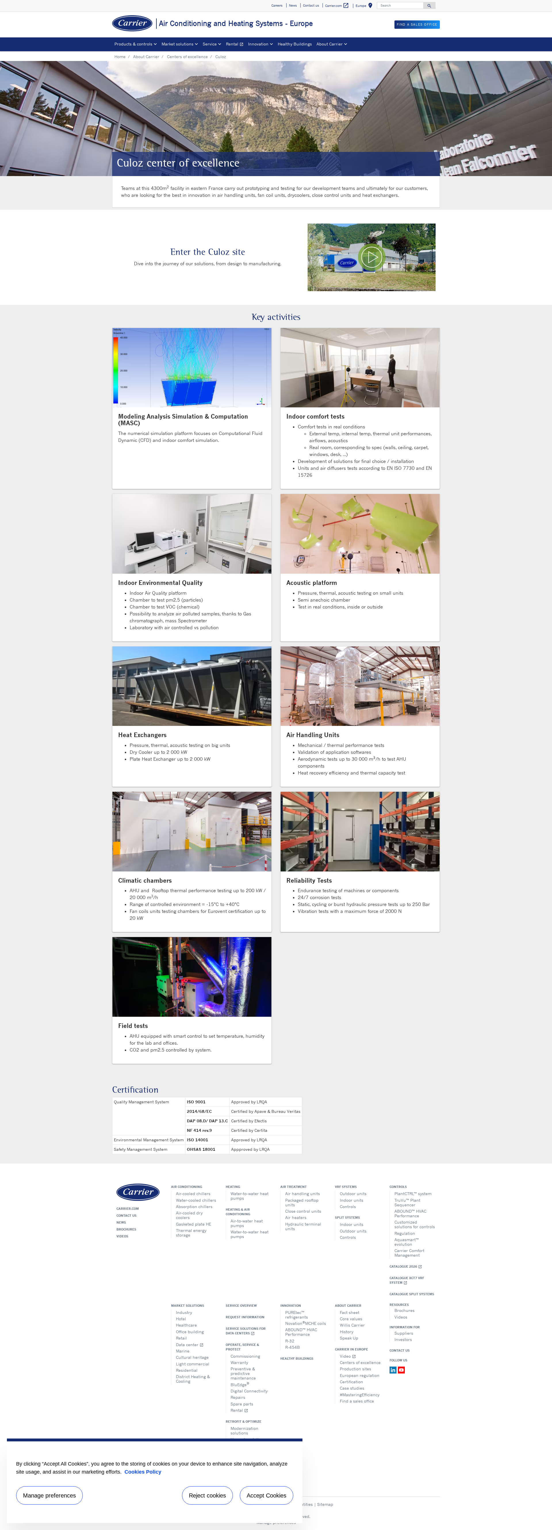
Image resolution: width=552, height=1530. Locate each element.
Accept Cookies (266, 1495)
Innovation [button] (258, 43)
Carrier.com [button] (337, 5)
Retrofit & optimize (243, 1422)
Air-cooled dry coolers (189, 1215)
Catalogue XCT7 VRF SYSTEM (407, 1280)
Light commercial (192, 1363)
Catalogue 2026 (406, 1266)
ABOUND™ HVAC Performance (410, 1213)
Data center (190, 1344)
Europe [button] (365, 6)
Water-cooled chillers (196, 1200)
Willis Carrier (352, 1325)
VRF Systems (346, 1187)
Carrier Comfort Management (409, 1253)
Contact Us (400, 1350)
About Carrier (146, 56)
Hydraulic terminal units (303, 1226)
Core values (351, 1318)
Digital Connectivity (249, 1390)
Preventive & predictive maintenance (243, 1373)
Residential (187, 1370)
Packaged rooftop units (302, 1202)
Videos (122, 1236)
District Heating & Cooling (193, 1379)
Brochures (126, 1229)
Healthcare (186, 1325)
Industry (184, 1312)
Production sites (355, 1368)
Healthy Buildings (295, 43)
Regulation (404, 1233)
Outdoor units (353, 1193)
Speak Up (349, 1338)
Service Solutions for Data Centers (246, 1331)
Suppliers (403, 1333)
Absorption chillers (194, 1206)
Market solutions (187, 1306)
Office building (190, 1331)
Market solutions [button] (177, 43)
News (121, 1222)
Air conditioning (186, 1187)
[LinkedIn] (394, 1370)
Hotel (181, 1318)
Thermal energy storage (191, 1232)
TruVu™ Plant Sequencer (407, 1202)
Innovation (290, 1306)
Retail (181, 1338)
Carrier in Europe (351, 1349)
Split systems (347, 1218)
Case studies (352, 1388)
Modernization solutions (244, 1430)
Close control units (303, 1211)
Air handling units (302, 1193)
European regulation (359, 1375)
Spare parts (242, 1403)
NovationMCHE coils (305, 1323)
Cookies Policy (142, 1472)
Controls (348, 1206)
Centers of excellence (187, 56)
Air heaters (295, 1217)
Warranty (239, 1362)
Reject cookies (207, 1495)
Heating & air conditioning (238, 1211)
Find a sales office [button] (417, 24)
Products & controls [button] (133, 43)
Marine (182, 1350)
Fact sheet (349, 1312)
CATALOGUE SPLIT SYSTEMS (412, 1294)
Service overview (241, 1306)
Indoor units (351, 1200)
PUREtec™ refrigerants (296, 1314)
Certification (351, 1381)
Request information (245, 1317)
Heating (233, 1187)
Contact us (126, 1216)
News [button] (293, 5)
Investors (403, 1339)
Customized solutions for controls (414, 1224)
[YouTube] (401, 1370)
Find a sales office (357, 1401)
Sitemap (325, 1504)
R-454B (292, 1347)
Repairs (238, 1397)
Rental (236, 44)
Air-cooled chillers (193, 1193)
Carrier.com (127, 1209)
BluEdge (240, 1384)
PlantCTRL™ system (413, 1193)
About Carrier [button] (330, 43)
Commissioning (245, 1356)
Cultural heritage (192, 1357)
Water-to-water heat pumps (250, 1196)
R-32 (289, 1340)
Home (120, 56)
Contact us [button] (311, 5)
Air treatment (293, 1187)
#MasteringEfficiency (359, 1394)
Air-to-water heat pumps (247, 1223)
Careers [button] (276, 5)
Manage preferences (49, 1495)
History (346, 1331)
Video (348, 1356)
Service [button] (210, 43)
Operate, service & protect (242, 1347)
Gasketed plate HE (193, 1224)
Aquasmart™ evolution (406, 1242)
